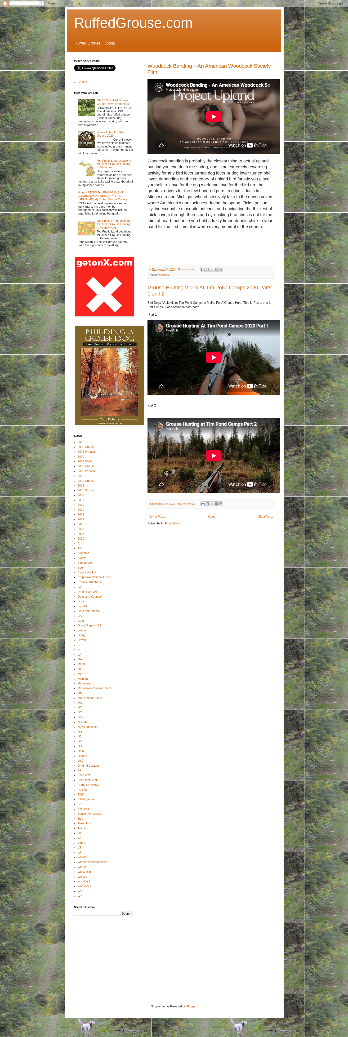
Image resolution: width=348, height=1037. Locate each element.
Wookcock (84, 886)
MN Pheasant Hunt (90, 698)
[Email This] (203, 269)
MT (80, 707)
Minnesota (84, 683)
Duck (81, 601)
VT (79, 847)
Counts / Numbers (89, 582)
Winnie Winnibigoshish (92, 862)
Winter (82, 867)
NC (80, 712)
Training (83, 828)
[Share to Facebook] (216, 269)
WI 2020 (83, 857)
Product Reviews (88, 785)
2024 (81, 529)
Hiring (81, 635)
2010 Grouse (86, 481)
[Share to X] (212, 269)
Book (81, 567)
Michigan (83, 678)
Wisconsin (84, 871)
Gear (81, 620)
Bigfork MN (85, 562)
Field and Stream (89, 611)
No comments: (187, 269)
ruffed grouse (86, 799)
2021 (81, 514)
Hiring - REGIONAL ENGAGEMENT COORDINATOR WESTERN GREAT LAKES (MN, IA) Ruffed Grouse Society (103, 196)
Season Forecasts (89, 813)
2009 (81, 456)
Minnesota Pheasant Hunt (94, 688)
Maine (82, 664)
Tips (80, 818)
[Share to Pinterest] (221, 269)
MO (80, 702)
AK (79, 548)
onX (80, 760)
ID (79, 645)
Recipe (82, 789)
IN (79, 649)
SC (80, 804)
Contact (83, 82)
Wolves (82, 876)
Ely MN (82, 606)
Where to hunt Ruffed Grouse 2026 (110, 134)
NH (80, 731)
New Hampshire (88, 727)
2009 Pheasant (87, 471)
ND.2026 (83, 722)
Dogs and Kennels (90, 596)
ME (80, 669)
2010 (81, 476)
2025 (81, 534)
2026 (81, 538)
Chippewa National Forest (94, 577)
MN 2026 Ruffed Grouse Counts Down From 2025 (113, 102)
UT (79, 833)
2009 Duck (85, 461)
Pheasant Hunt (87, 780)
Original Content (88, 765)
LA (79, 654)
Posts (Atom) (173, 523)
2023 (81, 524)
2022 (81, 519)
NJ (79, 736)
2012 (81, 495)
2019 (81, 504)
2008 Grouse (86, 447)
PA (79, 770)
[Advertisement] (233, 248)
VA (79, 838)
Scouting (83, 809)
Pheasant (84, 775)
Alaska (82, 558)
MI (79, 673)
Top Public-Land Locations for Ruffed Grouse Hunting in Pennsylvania (114, 224)
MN (80, 693)
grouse (82, 630)
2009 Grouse (86, 466)
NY (80, 741)
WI (79, 852)
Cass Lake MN (87, 572)
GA (80, 615)
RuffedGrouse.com (133, 23)
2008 (81, 442)
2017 (81, 500)
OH (80, 746)
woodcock (164, 274)
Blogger (191, 1006)
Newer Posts (157, 516)
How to (82, 640)
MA (80, 659)
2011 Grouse (86, 490)
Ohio (81, 751)
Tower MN (84, 823)
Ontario (82, 756)
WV (80, 891)
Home (211, 516)
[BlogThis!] (207, 269)
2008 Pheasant (87, 451)
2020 (81, 509)
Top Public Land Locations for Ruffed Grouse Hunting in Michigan (114, 164)
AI (79, 543)
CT (79, 587)
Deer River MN (87, 592)
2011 (81, 485)
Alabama (83, 553)
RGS (81, 794)
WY (80, 896)
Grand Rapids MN (89, 625)
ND (80, 717)
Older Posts (265, 516)
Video (81, 843)
